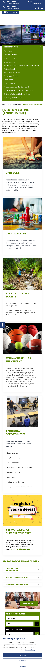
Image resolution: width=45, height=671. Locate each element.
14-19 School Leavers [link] (14, 104)
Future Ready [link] (10, 69)
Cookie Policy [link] (30, 650)
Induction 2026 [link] (10, 58)
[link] (2, 325)
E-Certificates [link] (9, 62)
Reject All (22, 666)
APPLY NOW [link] (12, 12)
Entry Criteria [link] (9, 83)
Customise (23, 661)
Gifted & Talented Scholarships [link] (17, 94)
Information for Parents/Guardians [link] (18, 90)
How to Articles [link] (10, 55)
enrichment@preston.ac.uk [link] (21, 549)
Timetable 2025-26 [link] (12, 73)
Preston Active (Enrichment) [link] (16, 87)
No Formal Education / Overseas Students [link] (21, 65)
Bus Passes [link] (8, 51)
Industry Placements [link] (13, 98)
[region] (22, 653)
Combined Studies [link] (11, 76)
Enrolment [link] (8, 80)
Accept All (22, 655)
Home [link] (4, 104)
